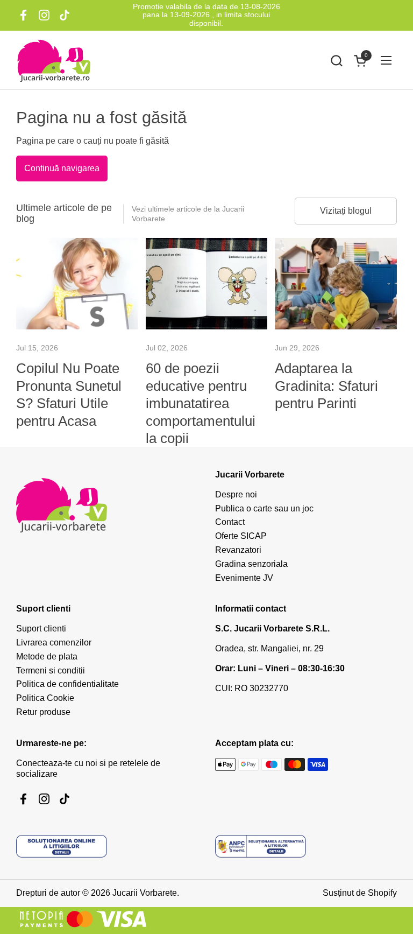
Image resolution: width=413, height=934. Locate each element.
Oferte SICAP (241, 535)
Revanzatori (238, 549)
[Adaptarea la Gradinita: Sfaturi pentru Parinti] (336, 283)
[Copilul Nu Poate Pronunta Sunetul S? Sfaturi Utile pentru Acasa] (77, 283)
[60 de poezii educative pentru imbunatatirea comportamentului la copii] (207, 283)
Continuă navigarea (61, 168)
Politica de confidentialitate (67, 684)
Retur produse (43, 712)
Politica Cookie (45, 698)
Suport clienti (41, 628)
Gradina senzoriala (251, 563)
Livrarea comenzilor (53, 642)
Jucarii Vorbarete (144, 892)
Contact (230, 521)
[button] (336, 60)
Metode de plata (46, 656)
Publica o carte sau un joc (264, 508)
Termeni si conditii (50, 670)
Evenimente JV (244, 577)
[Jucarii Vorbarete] (53, 60)
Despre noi (236, 494)
